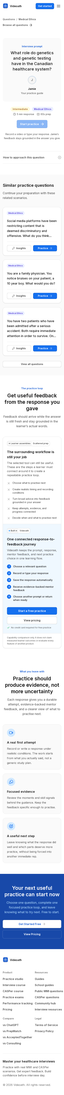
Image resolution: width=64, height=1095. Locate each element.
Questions (9, 19)
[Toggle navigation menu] (58, 6)
